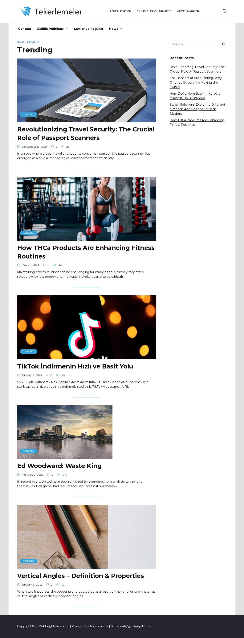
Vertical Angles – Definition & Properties (80, 575)
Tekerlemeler (120, 11)
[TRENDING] (86, 120)
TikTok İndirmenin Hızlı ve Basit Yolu (75, 366)
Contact (24, 29)
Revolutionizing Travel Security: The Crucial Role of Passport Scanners (85, 134)
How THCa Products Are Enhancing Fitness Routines (86, 252)
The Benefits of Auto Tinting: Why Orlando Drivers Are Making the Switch (196, 82)
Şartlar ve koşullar (89, 29)
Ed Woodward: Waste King (59, 466)
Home (20, 42)
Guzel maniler (188, 11)
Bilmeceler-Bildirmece (154, 11)
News (113, 29)
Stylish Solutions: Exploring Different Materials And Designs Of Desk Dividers (197, 109)
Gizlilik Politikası (50, 29)
